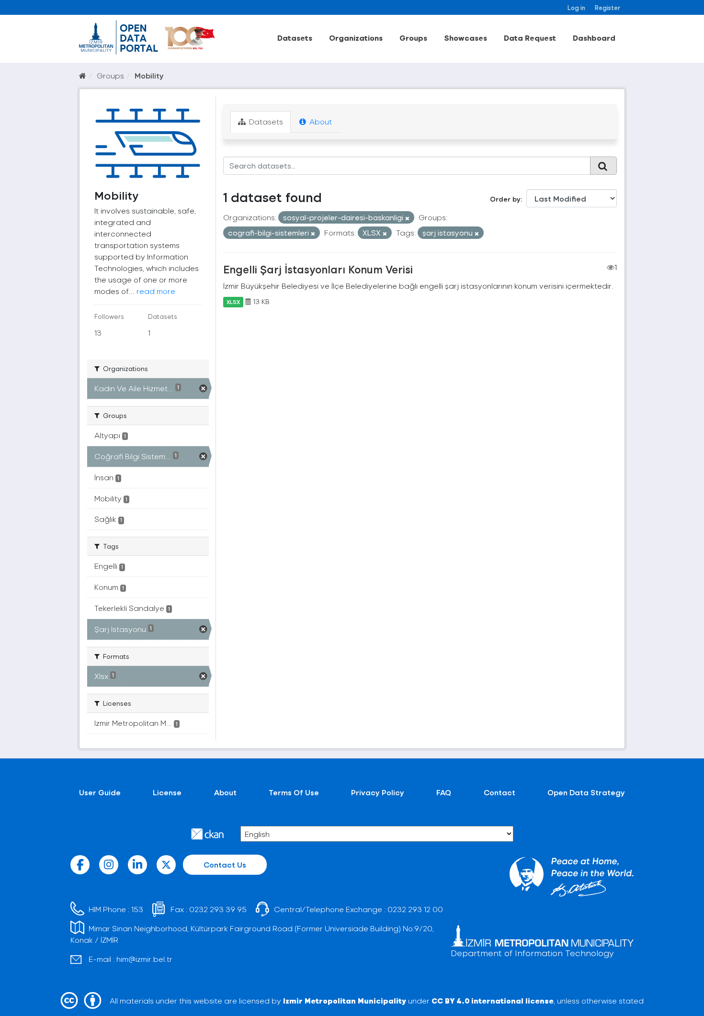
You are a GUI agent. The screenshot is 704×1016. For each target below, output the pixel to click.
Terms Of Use (294, 792)
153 (137, 909)
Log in (576, 7)
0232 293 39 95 (218, 909)
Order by (505, 198)
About (319, 121)
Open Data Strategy (586, 792)
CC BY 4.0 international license (492, 1000)
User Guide (100, 792)
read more (155, 291)
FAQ (443, 792)
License (167, 792)
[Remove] (407, 218)
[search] (603, 166)
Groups (413, 38)
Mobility (149, 75)
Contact (499, 792)
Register (607, 7)
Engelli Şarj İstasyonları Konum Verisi (318, 269)
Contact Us (225, 864)
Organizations (356, 38)
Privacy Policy (377, 792)
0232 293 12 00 (415, 909)
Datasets (294, 38)
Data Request (530, 38)
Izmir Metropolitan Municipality (344, 1000)
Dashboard (594, 38)
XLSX (233, 301)
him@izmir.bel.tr (144, 959)
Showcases (465, 38)
